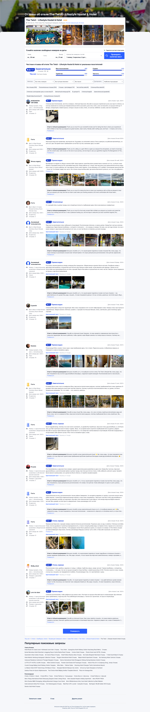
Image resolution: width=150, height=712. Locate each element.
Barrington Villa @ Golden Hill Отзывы (100, 684)
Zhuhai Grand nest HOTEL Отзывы (96, 652)
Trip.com (27, 638)
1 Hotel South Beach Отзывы (115, 655)
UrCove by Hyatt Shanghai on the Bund (91, 668)
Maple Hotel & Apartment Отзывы (88, 657)
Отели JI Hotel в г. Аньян (32, 676)
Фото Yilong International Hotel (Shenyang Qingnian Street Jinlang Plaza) (45, 678)
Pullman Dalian (69, 665)
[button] (130, 2)
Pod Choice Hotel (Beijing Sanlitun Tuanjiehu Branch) (63, 670)
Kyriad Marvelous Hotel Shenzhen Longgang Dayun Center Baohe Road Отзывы (47, 652)
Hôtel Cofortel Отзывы (53, 662)
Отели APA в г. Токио (46, 676)
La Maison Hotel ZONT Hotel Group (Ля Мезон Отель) (40, 668)
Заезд (29, 54)
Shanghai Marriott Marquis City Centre (68, 668)
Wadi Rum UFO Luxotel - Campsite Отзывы (75, 684)
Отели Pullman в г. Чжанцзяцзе (63, 676)
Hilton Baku (60, 665)
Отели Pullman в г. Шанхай (98, 676)
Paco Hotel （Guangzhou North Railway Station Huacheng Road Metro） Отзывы (84, 649)
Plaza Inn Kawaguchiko (86, 670)
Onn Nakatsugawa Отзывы (54, 684)
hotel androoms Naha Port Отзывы (35, 684)
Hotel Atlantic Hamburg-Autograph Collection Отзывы (40, 657)
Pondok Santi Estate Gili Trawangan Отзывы (74, 662)
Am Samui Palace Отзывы (52, 655)
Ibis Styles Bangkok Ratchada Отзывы (94, 655)
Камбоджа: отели (42, 638)
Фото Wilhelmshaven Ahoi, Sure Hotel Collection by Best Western (84, 681)
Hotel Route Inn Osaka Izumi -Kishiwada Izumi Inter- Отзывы (42, 649)
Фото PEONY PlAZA (98, 678)
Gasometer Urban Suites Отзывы (34, 655)
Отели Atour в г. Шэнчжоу (81, 676)
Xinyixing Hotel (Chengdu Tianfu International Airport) (89, 665)
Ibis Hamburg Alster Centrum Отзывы (109, 657)
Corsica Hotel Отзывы (78, 652)
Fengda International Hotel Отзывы (67, 657)
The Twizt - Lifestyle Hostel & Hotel (89, 638)
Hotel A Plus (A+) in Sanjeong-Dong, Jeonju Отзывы (103, 662)
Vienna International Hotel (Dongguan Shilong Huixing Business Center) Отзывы (82, 660)
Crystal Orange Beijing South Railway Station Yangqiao (40, 665)
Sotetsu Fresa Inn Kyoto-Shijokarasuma (36, 670)
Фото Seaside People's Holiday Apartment (79, 678)
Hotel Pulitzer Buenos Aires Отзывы (71, 655)
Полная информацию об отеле (75, 23)
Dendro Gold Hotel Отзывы (32, 686)
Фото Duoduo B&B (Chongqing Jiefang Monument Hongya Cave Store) (45, 681)
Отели (33, 638)
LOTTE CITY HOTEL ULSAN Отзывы (35, 662)
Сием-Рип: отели (72, 638)
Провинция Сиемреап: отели (57, 638)
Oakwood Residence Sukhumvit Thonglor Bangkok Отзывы (42, 660)
